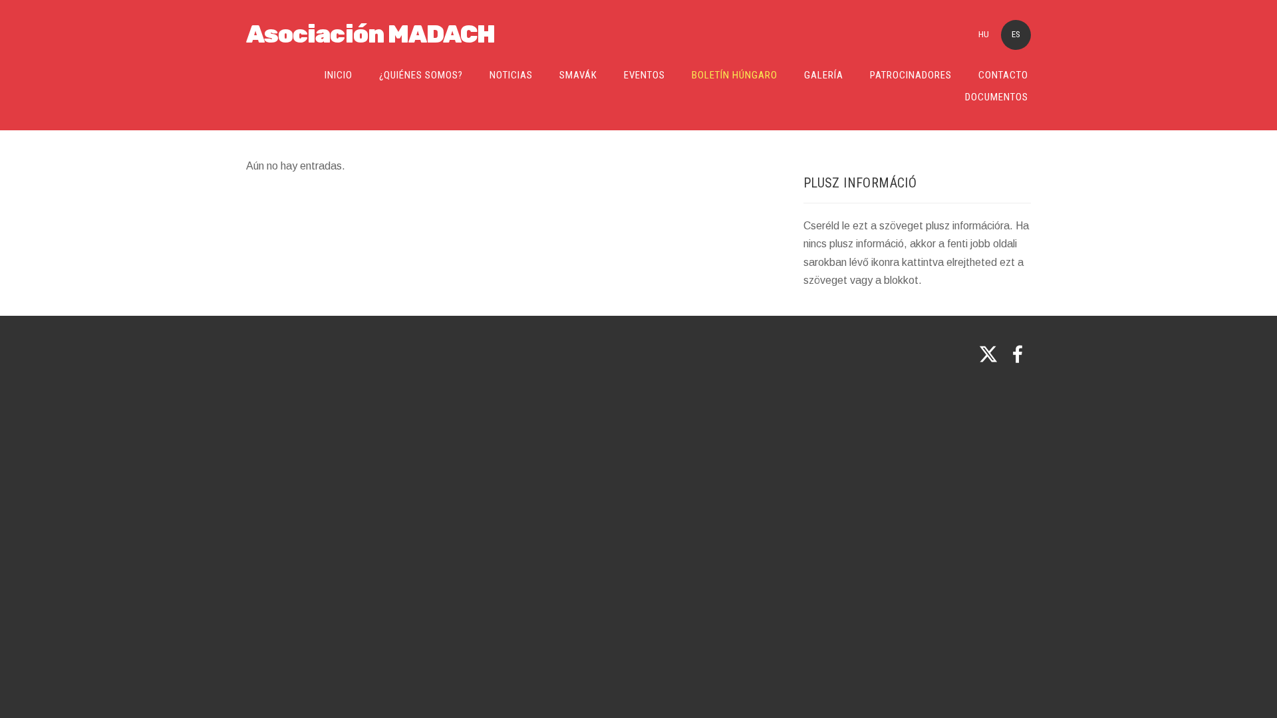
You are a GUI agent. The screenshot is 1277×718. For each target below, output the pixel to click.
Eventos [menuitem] (644, 75)
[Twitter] (988, 354)
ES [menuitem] (1016, 34)
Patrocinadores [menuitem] (911, 75)
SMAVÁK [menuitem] (578, 75)
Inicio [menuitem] (339, 75)
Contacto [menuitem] (1003, 75)
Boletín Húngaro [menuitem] (735, 75)
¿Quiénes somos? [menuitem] (421, 75)
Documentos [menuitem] (996, 97)
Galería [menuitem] (823, 75)
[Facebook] (1017, 354)
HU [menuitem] (983, 34)
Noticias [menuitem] (511, 75)
